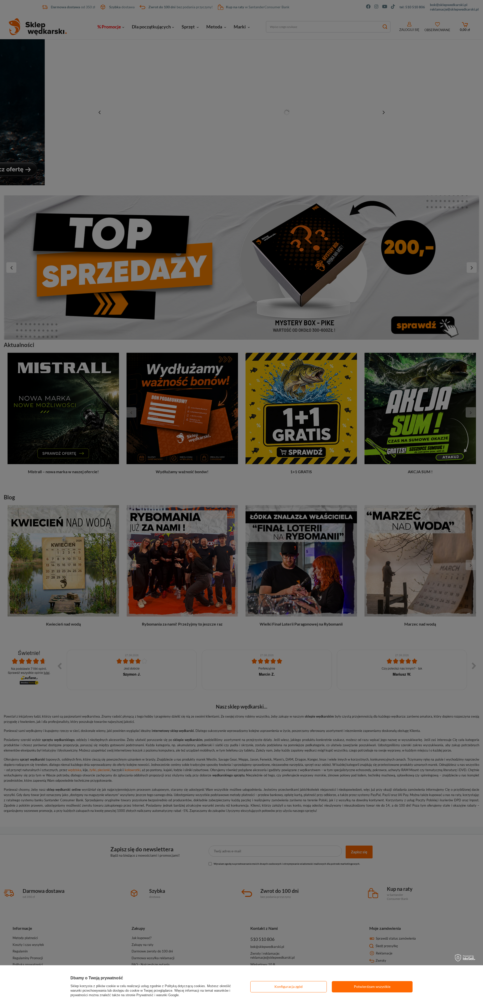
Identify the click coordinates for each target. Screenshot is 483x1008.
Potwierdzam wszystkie (372, 986)
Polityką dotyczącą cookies (185, 986)
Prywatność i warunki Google (157, 995)
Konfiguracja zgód (288, 986)
